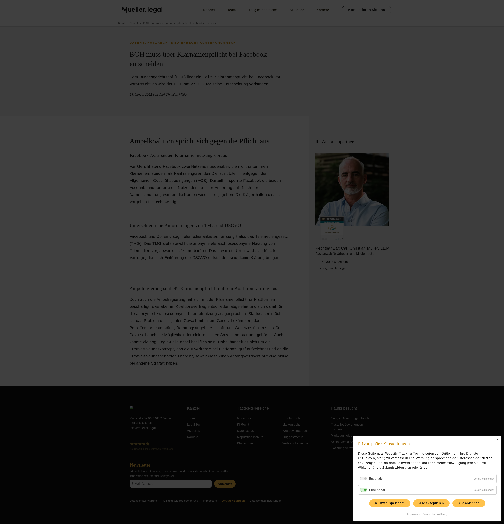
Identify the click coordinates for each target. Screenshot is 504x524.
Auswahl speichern (390, 503)
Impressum (413, 514)
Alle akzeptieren (431, 503)
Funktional (377, 490)
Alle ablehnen (469, 503)
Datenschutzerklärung (434, 514)
